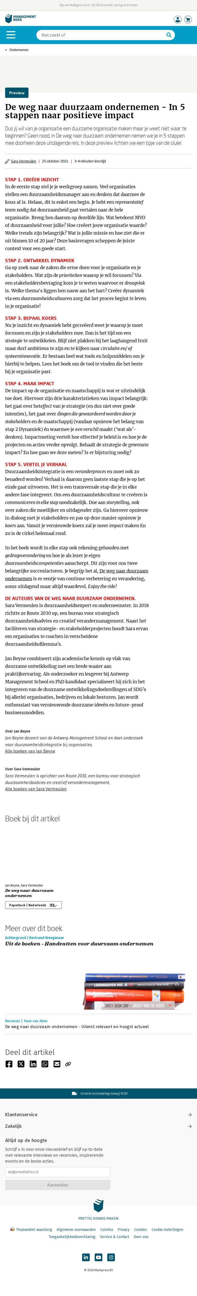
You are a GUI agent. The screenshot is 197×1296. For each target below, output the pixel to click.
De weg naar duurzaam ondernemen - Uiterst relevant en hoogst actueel (77, 1026)
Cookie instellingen (167, 1229)
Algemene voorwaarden (76, 1229)
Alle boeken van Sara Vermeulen (36, 789)
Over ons (141, 1237)
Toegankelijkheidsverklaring (72, 1237)
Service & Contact (114, 1237)
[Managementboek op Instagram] (111, 1257)
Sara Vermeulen (23, 161)
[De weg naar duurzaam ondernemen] (23, 852)
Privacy (124, 1229)
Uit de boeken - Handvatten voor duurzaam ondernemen (79, 944)
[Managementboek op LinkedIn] (86, 1257)
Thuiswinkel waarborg (34, 1229)
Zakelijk (13, 1126)
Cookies (140, 1229)
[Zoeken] (169, 35)
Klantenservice (21, 1115)
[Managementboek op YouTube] (98, 1257)
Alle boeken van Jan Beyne (30, 751)
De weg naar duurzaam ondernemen (29, 893)
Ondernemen (18, 50)
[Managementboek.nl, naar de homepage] (20, 22)
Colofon (106, 1229)
